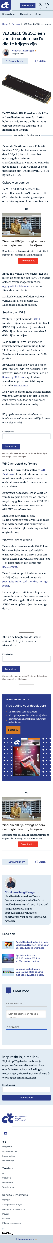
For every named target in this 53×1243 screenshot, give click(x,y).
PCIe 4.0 (37, 319)
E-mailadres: (8, 431)
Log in (6, 55)
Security (6, 1177)
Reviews (16, 24)
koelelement (9, 566)
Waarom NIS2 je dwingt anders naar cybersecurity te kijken (23, 243)
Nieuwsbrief (8, 1160)
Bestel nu (13, 729)
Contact (6, 1199)
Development (8, 1187)
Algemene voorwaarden (13, 1209)
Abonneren (27, 5)
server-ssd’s (21, 385)
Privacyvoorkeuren (11, 1223)
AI (3, 1173)
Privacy (6, 1214)
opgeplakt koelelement (16, 286)
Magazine (7, 1146)
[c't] (5, 5)
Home (5, 24)
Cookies (6, 1218)
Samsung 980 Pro (13, 377)
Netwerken (7, 1182)
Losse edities (8, 1156)
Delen (42, 60)
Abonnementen (10, 1151)
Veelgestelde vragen (12, 1204)
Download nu (28, 260)
